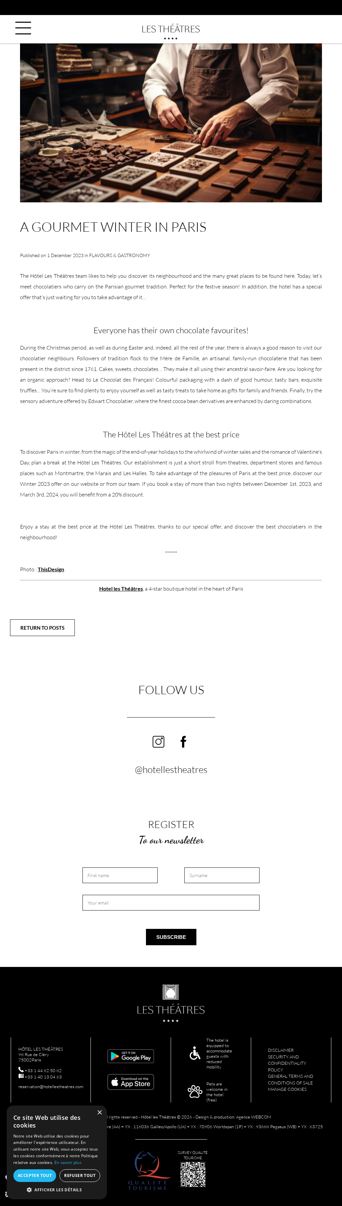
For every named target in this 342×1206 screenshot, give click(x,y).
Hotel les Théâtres (121, 588)
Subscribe (171, 937)
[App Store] (131, 1082)
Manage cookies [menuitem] (287, 1089)
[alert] (57, 1152)
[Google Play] (131, 1056)
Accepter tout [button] (35, 1175)
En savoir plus (67, 1162)
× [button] (99, 1112)
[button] (56, 1189)
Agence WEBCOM (253, 1117)
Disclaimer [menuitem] (281, 1050)
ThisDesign (51, 569)
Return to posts (42, 628)
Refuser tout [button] (80, 1175)
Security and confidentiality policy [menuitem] (287, 1063)
